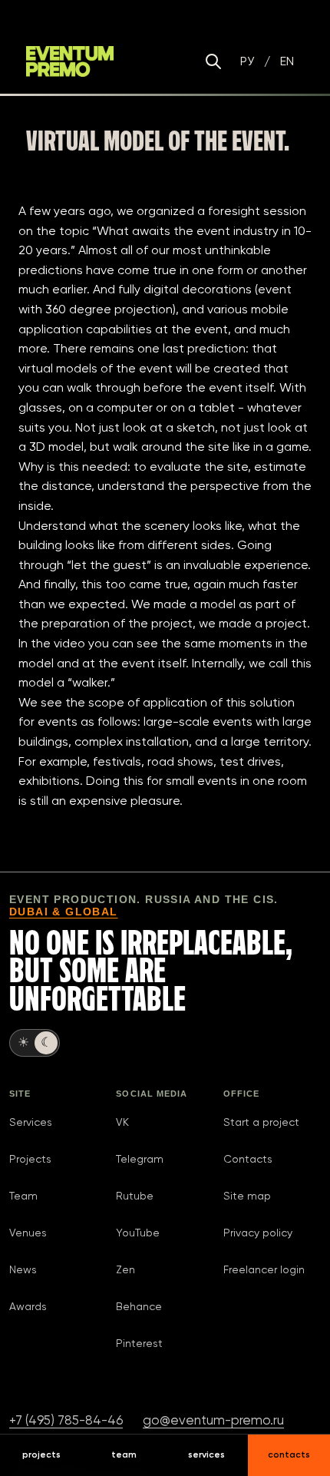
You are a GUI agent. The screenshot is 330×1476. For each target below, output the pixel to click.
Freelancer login (264, 1269)
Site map (247, 1196)
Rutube (134, 1196)
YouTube (138, 1232)
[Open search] (213, 61)
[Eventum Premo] (70, 61)
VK (122, 1122)
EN (287, 61)
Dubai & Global (63, 911)
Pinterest (139, 1343)
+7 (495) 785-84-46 (66, 1420)
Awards (28, 1306)
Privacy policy (257, 1232)
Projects (30, 1159)
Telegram (139, 1159)
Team (23, 1196)
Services (30, 1122)
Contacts (247, 1159)
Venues (28, 1232)
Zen (125, 1269)
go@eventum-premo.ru (213, 1420)
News (23, 1269)
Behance (139, 1306)
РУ (247, 61)
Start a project (261, 1122)
